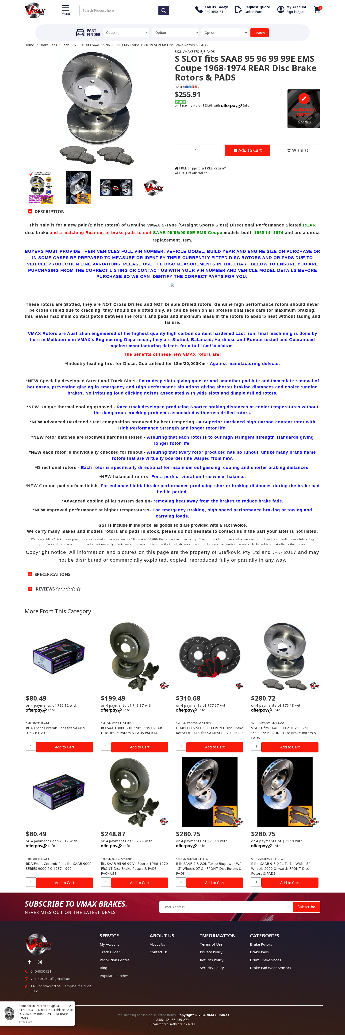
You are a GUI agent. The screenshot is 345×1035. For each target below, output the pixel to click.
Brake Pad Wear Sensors (270, 967)
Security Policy (212, 967)
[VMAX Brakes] (35, 10)
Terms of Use (211, 944)
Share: (180, 87)
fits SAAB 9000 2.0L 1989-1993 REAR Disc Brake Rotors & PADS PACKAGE (131, 730)
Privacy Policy (211, 952)
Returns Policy (211, 960)
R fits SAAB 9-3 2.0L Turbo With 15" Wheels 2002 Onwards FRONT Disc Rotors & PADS (280, 868)
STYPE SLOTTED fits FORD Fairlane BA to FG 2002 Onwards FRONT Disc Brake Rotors (46, 1014)
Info (246, 105)
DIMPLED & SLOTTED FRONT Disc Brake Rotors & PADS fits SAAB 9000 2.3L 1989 (209, 730)
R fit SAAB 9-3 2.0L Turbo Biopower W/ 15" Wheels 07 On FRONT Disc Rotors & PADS (209, 868)
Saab (65, 45)
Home (29, 45)
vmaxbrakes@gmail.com (51, 978)
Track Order (110, 952)
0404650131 (41, 971)
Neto (191, 1024)
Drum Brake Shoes (265, 960)
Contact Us (159, 952)
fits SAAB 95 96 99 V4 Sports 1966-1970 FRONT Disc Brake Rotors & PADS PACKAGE (134, 868)
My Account (109, 944)
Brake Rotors (261, 944)
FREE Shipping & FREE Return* (202, 168)
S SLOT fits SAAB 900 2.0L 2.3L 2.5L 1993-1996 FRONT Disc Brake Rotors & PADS (283, 732)
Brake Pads (48, 45)
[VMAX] (239, 685)
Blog (103, 967)
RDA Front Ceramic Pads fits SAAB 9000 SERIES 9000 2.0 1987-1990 (59, 866)
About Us (157, 944)
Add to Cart (249, 150)
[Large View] (41, 187)
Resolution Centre (115, 960)
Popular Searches (114, 975)
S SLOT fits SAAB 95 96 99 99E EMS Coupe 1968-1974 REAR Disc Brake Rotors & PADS (141, 45)
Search (259, 33)
